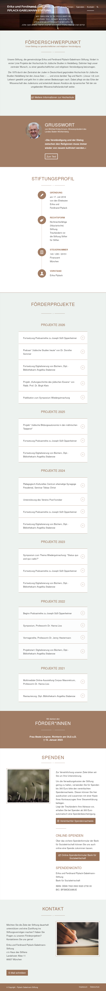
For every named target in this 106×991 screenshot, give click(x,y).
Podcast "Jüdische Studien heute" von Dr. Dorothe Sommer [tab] (47, 351)
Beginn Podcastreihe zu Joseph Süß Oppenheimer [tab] (47, 613)
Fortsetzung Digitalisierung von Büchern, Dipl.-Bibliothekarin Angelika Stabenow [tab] (45, 367)
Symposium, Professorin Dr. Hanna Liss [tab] (42, 625)
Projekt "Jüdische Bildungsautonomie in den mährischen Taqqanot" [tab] (50, 426)
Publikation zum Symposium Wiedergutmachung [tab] (46, 397)
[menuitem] (35, 7)
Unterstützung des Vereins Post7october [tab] (42, 499)
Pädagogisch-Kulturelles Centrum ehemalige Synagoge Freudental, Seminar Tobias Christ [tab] (49, 485)
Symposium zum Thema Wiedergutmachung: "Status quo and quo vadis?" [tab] (50, 556)
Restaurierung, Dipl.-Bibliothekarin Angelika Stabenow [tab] (49, 696)
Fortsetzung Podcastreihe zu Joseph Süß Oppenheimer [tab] (50, 338)
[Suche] (97, 7)
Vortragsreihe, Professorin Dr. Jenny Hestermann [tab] (47, 637)
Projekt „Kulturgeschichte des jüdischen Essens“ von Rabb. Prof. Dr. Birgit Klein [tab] (48, 383)
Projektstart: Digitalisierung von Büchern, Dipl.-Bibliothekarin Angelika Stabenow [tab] (46, 651)
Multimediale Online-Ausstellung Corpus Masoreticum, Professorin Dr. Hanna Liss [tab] (49, 681)
